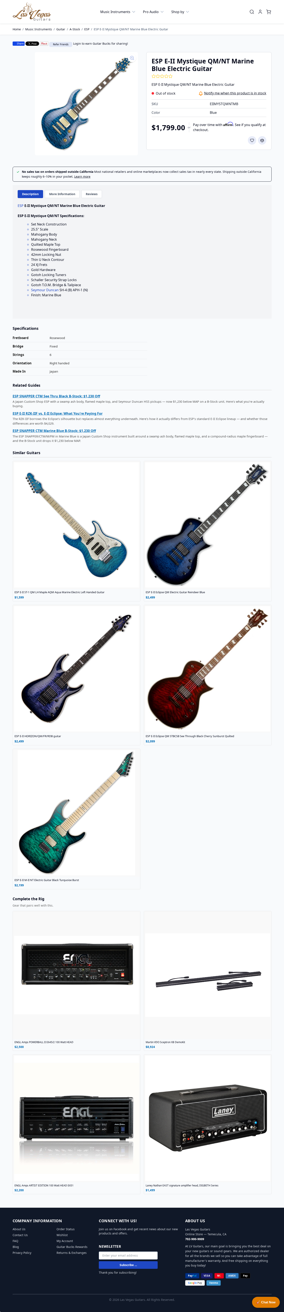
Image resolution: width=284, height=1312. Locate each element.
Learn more (82, 176)
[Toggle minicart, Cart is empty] (268, 12)
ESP (86, 29)
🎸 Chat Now (266, 1302)
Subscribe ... (128, 1265)
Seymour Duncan (45, 290)
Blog (16, 1247)
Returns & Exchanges (72, 1253)
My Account (65, 1241)
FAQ (15, 1241)
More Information (62, 194)
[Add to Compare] (262, 140)
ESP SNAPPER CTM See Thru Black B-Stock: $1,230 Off (56, 396)
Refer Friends (61, 44)
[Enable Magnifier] (132, 58)
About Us (19, 1229)
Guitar (60, 29)
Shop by (177, 11)
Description (30, 194)
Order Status (66, 1229)
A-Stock (75, 29)
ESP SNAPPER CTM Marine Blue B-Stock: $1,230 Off (54, 430)
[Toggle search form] (252, 12)
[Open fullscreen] (86, 103)
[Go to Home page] (32, 12)
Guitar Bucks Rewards (72, 1247)
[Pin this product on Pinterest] (44, 44)
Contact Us (20, 1235)
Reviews (92, 194)
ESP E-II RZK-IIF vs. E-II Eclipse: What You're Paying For (58, 413)
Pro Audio (151, 11)
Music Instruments (115, 11)
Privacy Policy (22, 1253)
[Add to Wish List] (252, 140)
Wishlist (62, 1235)
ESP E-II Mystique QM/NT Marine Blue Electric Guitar (131, 29)
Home (17, 29)
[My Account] (260, 12)
